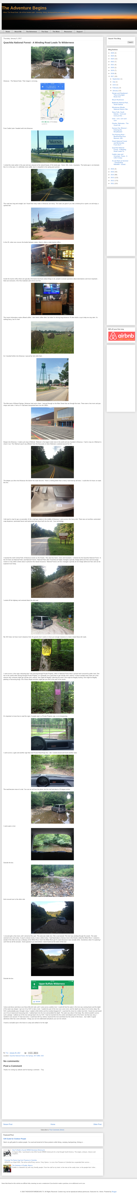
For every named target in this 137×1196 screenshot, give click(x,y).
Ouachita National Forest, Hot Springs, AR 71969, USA (27, 1056)
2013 (113, 177)
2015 (113, 172)
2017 (113, 76)
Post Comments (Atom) (56, 1130)
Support (80, 31)
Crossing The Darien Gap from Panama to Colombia (20, 1160)
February (115, 88)
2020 (113, 67)
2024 (113, 56)
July (114, 82)
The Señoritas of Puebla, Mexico (22, 1165)
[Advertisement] (121, 222)
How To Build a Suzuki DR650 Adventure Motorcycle (28, 1150)
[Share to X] (33, 1053)
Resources (68, 31)
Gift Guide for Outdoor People (14, 1139)
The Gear (44, 31)
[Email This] (29, 1053)
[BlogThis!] (31, 1053)
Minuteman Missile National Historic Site (120, 108)
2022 (113, 61)
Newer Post (7, 1124)
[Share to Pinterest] (37, 1053)
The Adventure (31, 31)
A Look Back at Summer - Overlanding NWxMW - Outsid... (120, 162)
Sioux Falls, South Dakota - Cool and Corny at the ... (119, 114)
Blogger (114, 1191)
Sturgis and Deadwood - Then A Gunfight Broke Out (120, 95)
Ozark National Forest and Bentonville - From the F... (119, 143)
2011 (112, 183)
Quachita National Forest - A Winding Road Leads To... (119, 149)
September (116, 79)
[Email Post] (25, 1053)
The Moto (56, 31)
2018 (113, 73)
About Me (18, 31)
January (115, 90)
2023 (113, 59)
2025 (113, 53)
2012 (113, 180)
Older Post (97, 1124)
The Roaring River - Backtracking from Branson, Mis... (119, 136)
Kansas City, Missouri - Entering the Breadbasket (119, 130)
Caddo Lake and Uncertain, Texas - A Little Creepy (119, 156)
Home (8, 31)
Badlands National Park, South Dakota (120, 103)
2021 (113, 64)
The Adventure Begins (24, 8)
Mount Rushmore (118, 100)
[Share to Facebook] (35, 1053)
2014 (113, 175)
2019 (113, 70)
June (114, 85)
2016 (113, 169)
